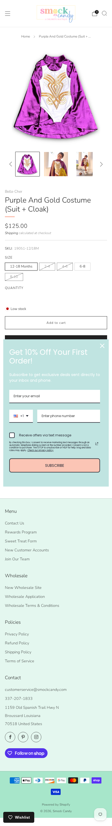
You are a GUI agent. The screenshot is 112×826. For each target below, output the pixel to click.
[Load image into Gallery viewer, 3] (84, 164)
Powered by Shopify (56, 804)
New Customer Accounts (27, 550)
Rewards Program (21, 532)
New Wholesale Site (23, 587)
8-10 (14, 276)
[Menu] (7, 13)
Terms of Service (19, 661)
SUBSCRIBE (54, 465)
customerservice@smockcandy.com (36, 689)
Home (25, 36)
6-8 (82, 266)
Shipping (11, 233)
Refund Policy (17, 643)
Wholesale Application (25, 596)
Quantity (14, 288)
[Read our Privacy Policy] (97, 443)
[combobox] (21, 416)
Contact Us (14, 523)
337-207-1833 (19, 698)
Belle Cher (13, 191)
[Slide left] (11, 164)
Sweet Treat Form (21, 541)
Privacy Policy (17, 634)
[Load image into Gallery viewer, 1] (27, 164)
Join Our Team (17, 559)
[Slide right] (100, 164)
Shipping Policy (18, 652)
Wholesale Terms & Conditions (32, 605)
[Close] (102, 345)
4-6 (65, 266)
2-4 (47, 266)
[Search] (104, 13)
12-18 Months (21, 266)
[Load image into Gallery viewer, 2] (56, 164)
